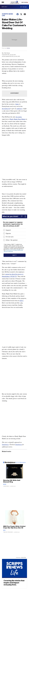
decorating (19, 117)
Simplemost (5, 444)
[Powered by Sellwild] (23, 557)
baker (17, 104)
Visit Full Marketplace (20, 462)
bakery (21, 300)
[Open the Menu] (2, 2)
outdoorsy (19, 108)
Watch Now (24, 2)
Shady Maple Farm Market (18, 119)
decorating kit (6, 108)
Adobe (8, 48)
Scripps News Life (7, 14)
